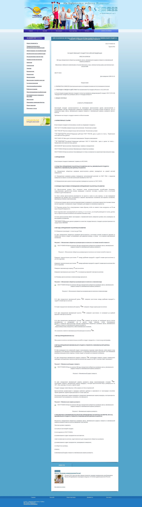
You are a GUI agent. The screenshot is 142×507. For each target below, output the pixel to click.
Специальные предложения (37, 121)
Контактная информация (30, 504)
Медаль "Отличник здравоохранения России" (68, 473)
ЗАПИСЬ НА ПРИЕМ (106, 30)
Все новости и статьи (60, 487)
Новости (62, 465)
